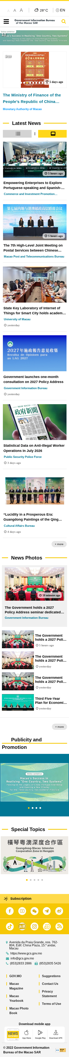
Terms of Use (51, 1003)
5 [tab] (42, 880)
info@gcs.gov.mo (22, 958)
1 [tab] (29, 808)
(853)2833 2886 (21, 963)
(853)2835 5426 (50, 963)
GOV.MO (15, 976)
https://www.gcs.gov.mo (26, 953)
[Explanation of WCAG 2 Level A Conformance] (61, 1050)
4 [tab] (40, 808)
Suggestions (51, 976)
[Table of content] (5, 21)
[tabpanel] (34, 782)
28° (44, 10)
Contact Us (50, 983)
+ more (59, 544)
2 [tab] (32, 808)
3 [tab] (36, 808)
